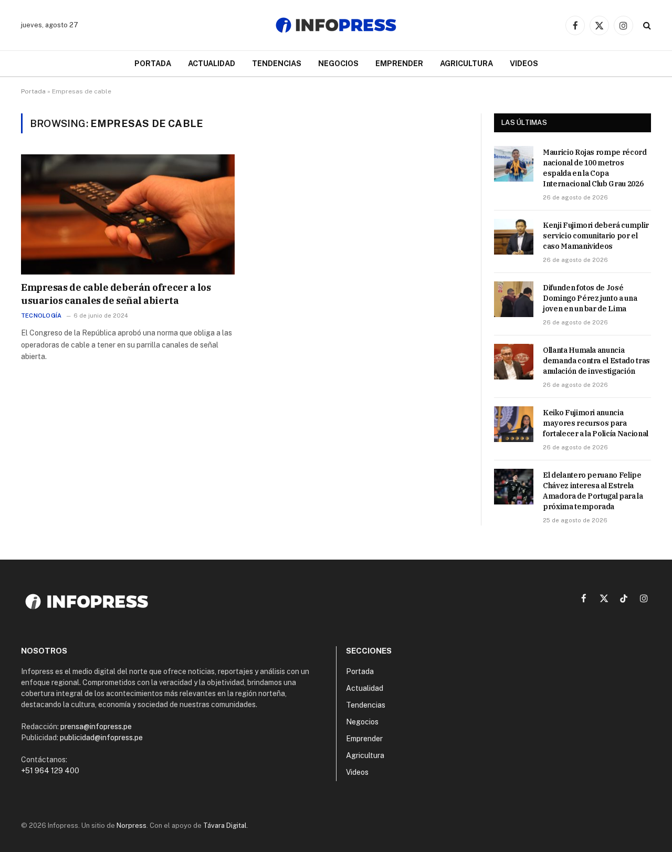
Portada (152, 63)
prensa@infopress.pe (96, 726)
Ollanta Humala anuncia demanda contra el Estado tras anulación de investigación (596, 360)
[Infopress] (336, 25)
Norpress (131, 825)
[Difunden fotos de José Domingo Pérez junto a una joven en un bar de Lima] (513, 299)
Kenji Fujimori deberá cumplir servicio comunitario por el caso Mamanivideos (596, 235)
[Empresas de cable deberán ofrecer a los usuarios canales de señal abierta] (128, 214)
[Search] (646, 25)
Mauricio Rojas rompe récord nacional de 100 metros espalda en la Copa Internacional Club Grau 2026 (595, 168)
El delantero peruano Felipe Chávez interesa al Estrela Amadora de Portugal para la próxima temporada (593, 490)
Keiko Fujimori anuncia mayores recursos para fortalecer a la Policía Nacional (595, 423)
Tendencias (276, 63)
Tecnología (41, 315)
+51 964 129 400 (50, 770)
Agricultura (466, 63)
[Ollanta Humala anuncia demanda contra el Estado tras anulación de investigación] (513, 362)
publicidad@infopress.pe (101, 737)
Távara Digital (225, 825)
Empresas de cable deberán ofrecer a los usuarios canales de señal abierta (116, 293)
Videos (524, 63)
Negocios (338, 63)
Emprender (399, 63)
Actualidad (211, 63)
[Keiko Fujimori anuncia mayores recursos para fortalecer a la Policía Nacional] (513, 424)
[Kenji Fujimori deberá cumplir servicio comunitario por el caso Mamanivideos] (513, 237)
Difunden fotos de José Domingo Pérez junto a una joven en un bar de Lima (590, 298)
